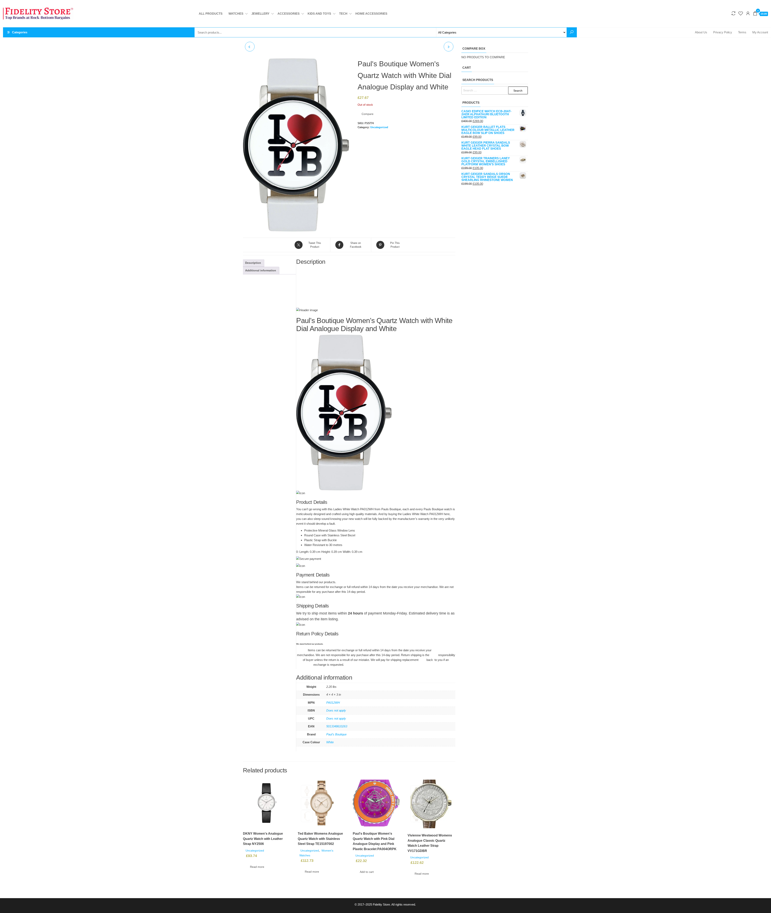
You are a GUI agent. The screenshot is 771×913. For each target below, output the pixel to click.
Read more (257, 866)
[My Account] (748, 13)
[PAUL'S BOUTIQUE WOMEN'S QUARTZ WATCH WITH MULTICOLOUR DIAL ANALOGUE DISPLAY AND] (250, 46)
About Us (701, 32)
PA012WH (333, 702)
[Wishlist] (740, 13)
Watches (235, 13)
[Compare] (733, 13)
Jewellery (260, 13)
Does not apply (336, 710)
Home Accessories (371, 13)
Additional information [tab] (260, 270)
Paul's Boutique (336, 734)
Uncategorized (379, 127)
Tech (343, 13)
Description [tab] (253, 262)
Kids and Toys (319, 13)
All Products (210, 13)
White (330, 742)
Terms (742, 32)
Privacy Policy (722, 32)
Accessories (288, 13)
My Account (760, 32)
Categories (19, 32)
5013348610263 (336, 726)
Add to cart (367, 871)
